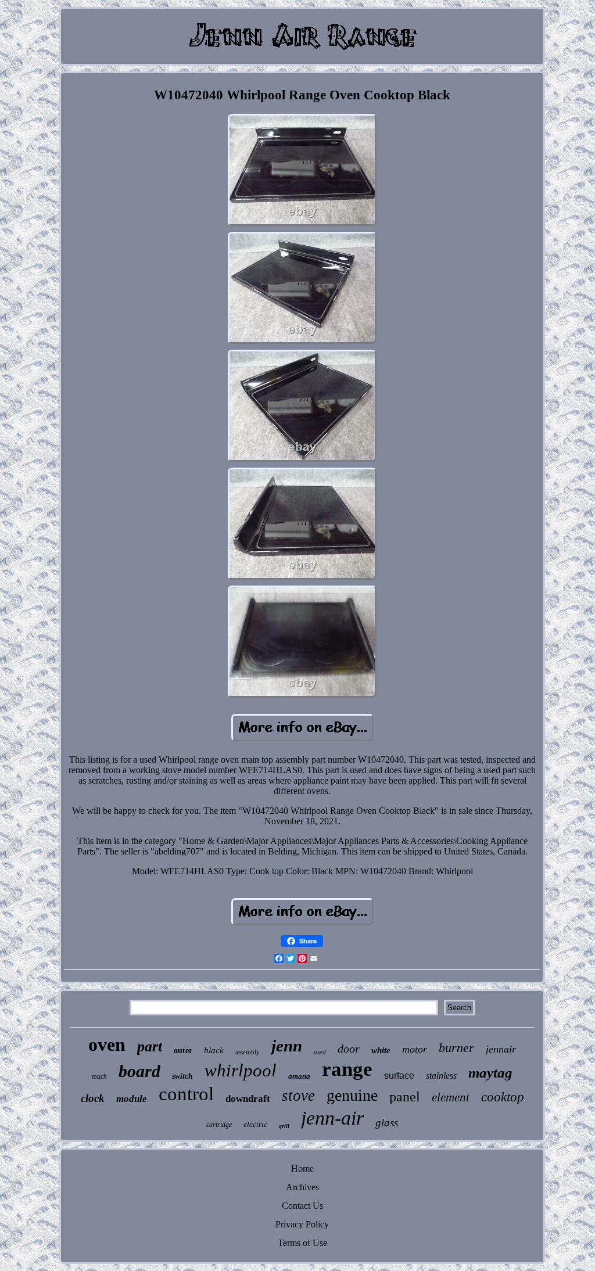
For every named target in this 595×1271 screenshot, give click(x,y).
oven (107, 1044)
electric (255, 1124)
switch (182, 1076)
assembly (247, 1052)
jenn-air (332, 1118)
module (131, 1098)
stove (298, 1095)
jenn (286, 1045)
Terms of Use (302, 1243)
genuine (352, 1095)
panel (404, 1096)
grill (284, 1126)
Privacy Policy (302, 1224)
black (214, 1050)
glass (386, 1122)
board (139, 1070)
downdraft (247, 1098)
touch (99, 1076)
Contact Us (302, 1206)
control (186, 1093)
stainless (441, 1075)
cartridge (219, 1125)
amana (299, 1076)
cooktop (502, 1097)
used (320, 1052)
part (149, 1046)
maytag (490, 1072)
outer (183, 1050)
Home (302, 1168)
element (450, 1097)
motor (414, 1049)
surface (399, 1075)
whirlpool (241, 1070)
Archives (302, 1187)
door (349, 1048)
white (380, 1050)
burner (456, 1047)
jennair (501, 1049)
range (347, 1069)
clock (93, 1098)
